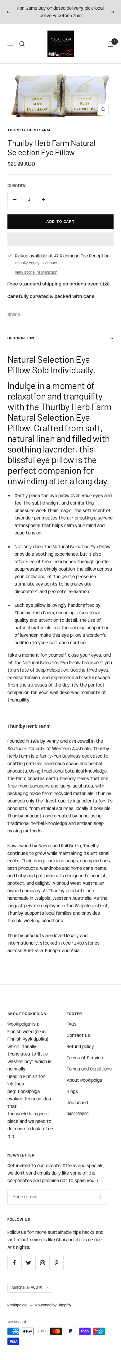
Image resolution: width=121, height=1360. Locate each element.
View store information (36, 273)
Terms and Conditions (89, 1069)
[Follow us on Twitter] (28, 1263)
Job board (77, 1103)
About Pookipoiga (84, 1080)
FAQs (72, 1024)
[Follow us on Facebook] (14, 1263)
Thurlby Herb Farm (28, 130)
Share (13, 315)
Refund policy (80, 1047)
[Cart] (110, 44)
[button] (60, 239)
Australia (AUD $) (26, 1288)
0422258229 (77, 1114)
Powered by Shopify (53, 1305)
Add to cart (60, 222)
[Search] (22, 44)
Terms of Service (85, 1058)
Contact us (78, 1035)
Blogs (72, 1091)
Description (20, 338)
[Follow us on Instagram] (42, 1263)
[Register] (99, 1197)
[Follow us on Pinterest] (56, 1263)
